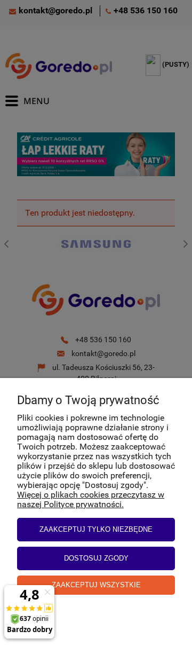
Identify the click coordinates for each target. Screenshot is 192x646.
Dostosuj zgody (96, 558)
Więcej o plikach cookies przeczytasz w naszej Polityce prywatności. (90, 499)
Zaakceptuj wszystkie (96, 585)
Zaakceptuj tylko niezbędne (96, 529)
